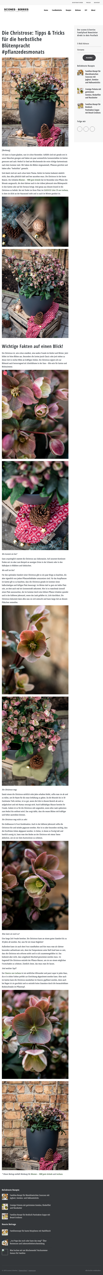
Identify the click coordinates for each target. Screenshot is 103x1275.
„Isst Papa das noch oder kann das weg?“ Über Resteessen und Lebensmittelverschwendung (28, 1242)
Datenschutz (23, 1270)
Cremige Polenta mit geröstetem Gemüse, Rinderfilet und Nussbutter (93, 93)
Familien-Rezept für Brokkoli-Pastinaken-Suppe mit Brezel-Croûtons (93, 108)
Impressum (32, 1270)
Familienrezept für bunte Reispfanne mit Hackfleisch (30, 1230)
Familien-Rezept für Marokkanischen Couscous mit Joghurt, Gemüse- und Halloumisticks (92, 77)
